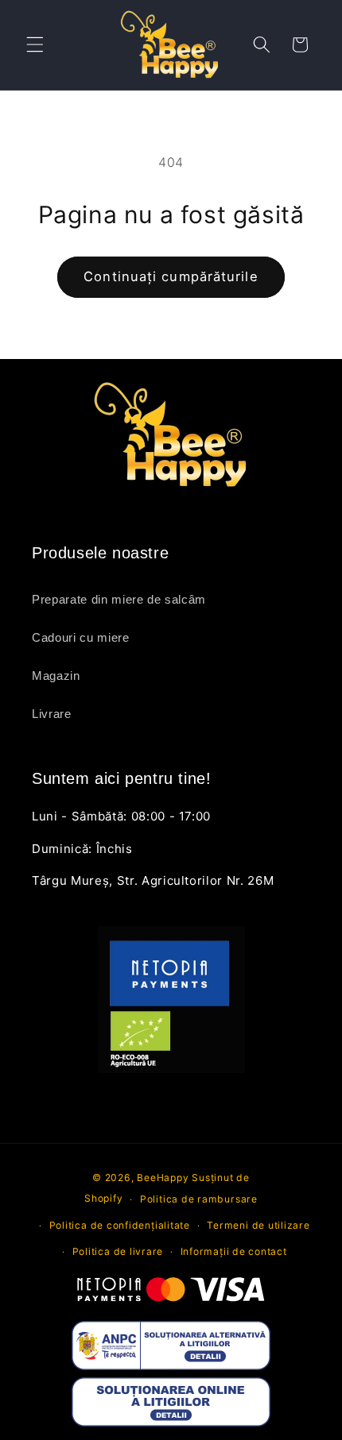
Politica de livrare (118, 1251)
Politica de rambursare (199, 1199)
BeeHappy (162, 1177)
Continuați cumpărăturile (171, 276)
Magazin (56, 675)
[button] (35, 44)
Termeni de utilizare (258, 1225)
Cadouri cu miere (81, 637)
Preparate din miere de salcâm (119, 599)
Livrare (52, 713)
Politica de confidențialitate (119, 1225)
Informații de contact (234, 1251)
